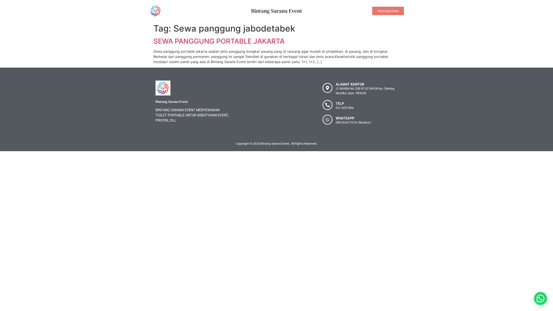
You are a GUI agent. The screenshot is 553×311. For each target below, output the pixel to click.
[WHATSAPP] (327, 120)
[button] (540, 298)
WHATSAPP (345, 118)
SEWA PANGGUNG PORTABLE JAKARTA (218, 41)
